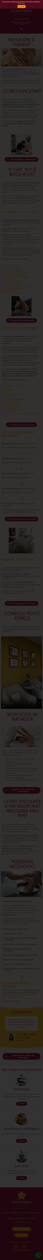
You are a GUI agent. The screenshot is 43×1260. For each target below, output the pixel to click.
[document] (21, 630)
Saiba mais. (21, 3)
